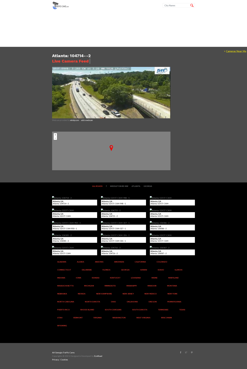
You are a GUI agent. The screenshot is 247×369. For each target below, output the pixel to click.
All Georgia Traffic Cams (63, 352)
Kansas (95, 278)
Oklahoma (132, 302)
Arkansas (119, 262)
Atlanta (136, 186)
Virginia (97, 318)
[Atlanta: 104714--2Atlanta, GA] (111, 148)
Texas (182, 310)
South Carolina (113, 310)
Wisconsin (166, 318)
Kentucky (115, 278)
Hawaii (143, 270)
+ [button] (55, 135)
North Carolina (65, 302)
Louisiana (136, 278)
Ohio (113, 302)
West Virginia (143, 318)
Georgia (148, 186)
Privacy (55, 359)
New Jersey (128, 294)
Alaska (80, 262)
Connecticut (64, 270)
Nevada (82, 294)
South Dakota (139, 310)
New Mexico (150, 294)
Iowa (78, 278)
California (140, 262)
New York (172, 294)
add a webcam (87, 120)
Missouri (152, 286)
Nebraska (62, 294)
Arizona (99, 262)
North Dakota (92, 302)
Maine (155, 278)
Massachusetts (65, 286)
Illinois (178, 270)
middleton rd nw (119, 186)
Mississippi (131, 286)
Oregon (152, 302)
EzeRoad (98, 356)
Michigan (89, 286)
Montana (172, 286)
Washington (119, 318)
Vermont (78, 318)
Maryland (173, 278)
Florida (106, 270)
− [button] (55, 138)
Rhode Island (87, 310)
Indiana (61, 278)
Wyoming (62, 325)
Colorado (162, 262)
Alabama (61, 262)
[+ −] (111, 151)
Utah (60, 318)
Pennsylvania (174, 302)
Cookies (64, 359)
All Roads (97, 186)
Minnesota (110, 286)
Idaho (161, 270)
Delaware (87, 270)
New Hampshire (104, 294)
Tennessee (163, 310)
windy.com (74, 120)
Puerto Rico (63, 310)
